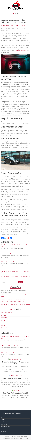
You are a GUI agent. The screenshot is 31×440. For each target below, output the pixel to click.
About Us (3, 419)
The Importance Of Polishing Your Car (10, 254)
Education (3, 323)
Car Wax (3, 320)
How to (3, 325)
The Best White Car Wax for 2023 (15, 378)
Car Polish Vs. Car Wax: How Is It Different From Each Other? (15, 272)
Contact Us (3, 431)
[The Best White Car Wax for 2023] (15, 376)
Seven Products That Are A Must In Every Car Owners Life (15, 304)
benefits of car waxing (20, 50)
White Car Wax (4, 424)
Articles (2, 428)
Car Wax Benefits (24, 28)
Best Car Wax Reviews (8, 25)
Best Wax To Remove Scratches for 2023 (15, 363)
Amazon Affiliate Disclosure (8, 438)
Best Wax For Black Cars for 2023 (15, 393)
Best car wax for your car (7, 261)
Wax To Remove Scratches (7, 422)
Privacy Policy (16, 438)
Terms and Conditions (24, 438)
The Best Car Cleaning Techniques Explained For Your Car (15, 299)
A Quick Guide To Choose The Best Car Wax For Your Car (15, 277)
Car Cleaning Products (6, 312)
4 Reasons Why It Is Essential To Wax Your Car (12, 301)
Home (2, 417)
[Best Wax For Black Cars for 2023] (15, 391)
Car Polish (3, 315)
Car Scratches (21, 25)
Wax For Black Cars (5, 426)
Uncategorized (4, 328)
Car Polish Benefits (16, 28)
